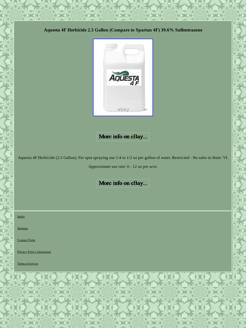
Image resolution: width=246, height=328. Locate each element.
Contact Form (26, 240)
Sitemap (22, 228)
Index (21, 216)
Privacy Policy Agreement (34, 252)
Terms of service (27, 263)
